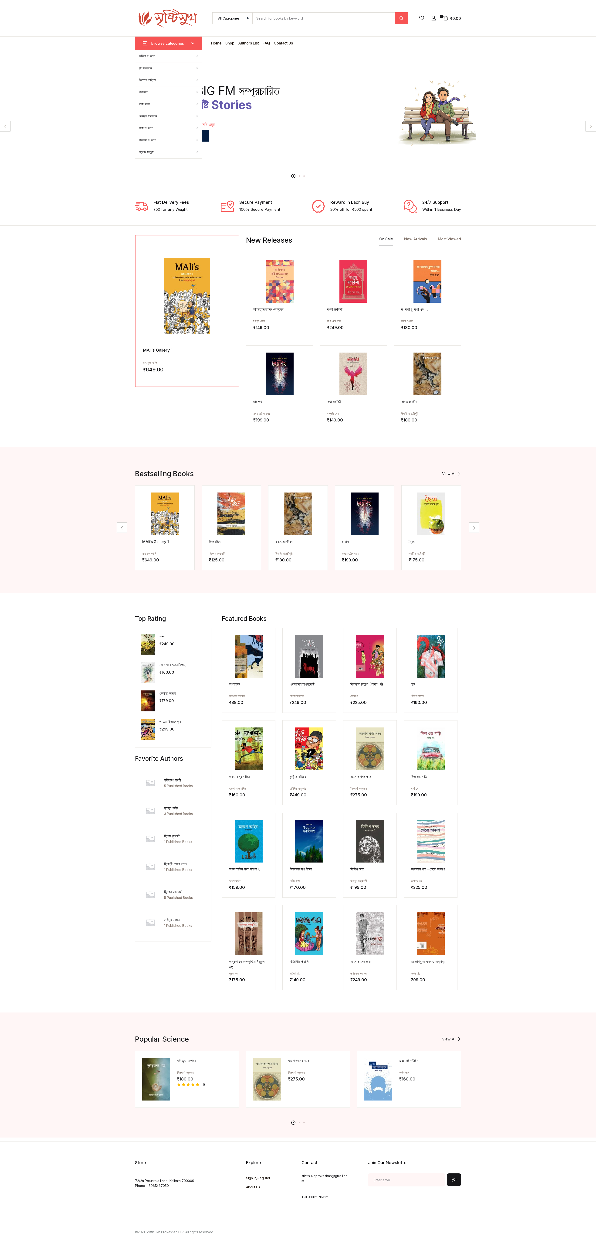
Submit (454, 1179)
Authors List (248, 43)
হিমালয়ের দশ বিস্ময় (301, 869)
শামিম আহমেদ (297, 696)
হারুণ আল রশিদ (237, 788)
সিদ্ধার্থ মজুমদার (358, 788)
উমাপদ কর (416, 881)
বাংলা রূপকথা (334, 309)
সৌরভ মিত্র (417, 696)
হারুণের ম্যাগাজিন (239, 776)
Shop (229, 43)
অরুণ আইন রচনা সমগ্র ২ (244, 869)
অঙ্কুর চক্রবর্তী (358, 881)
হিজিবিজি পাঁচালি (299, 961)
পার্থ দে (414, 788)
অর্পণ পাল (404, 1072)
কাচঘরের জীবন (409, 401)
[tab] (386, 240)
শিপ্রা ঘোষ (259, 321)
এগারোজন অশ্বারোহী (302, 684)
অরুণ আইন (235, 881)
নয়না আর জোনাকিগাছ (172, 664)
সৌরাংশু (354, 696)
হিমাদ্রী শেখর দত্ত (175, 864)
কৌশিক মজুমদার (298, 788)
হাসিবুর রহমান (172, 919)
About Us (253, 1187)
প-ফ (162, 636)
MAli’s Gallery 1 (158, 350)
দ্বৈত (412, 541)
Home (216, 43)
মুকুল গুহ (233, 973)
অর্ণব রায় (415, 973)
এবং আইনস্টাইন (408, 1060)
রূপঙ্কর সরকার (237, 696)
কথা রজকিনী (334, 401)
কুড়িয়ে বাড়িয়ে (298, 776)
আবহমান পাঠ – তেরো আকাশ (428, 869)
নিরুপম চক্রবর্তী (217, 553)
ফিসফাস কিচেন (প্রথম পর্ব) (366, 684)
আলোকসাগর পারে (360, 776)
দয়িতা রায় (295, 973)
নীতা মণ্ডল (407, 321)
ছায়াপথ (257, 401)
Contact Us (283, 43)
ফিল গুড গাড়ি (419, 776)
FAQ (266, 43)
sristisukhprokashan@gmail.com (324, 1178)
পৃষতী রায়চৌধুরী (417, 553)
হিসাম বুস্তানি (172, 836)
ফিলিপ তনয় (357, 869)
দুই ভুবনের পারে (186, 1060)
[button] (434, 18)
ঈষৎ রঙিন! (215, 541)
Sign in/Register (258, 1178)
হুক (413, 684)
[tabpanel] (298, 109)
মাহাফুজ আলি (150, 362)
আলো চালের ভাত (360, 961)
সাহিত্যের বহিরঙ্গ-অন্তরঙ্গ (268, 309)
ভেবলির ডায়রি (167, 693)
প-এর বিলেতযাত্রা (170, 721)
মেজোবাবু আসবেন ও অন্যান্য (428, 961)
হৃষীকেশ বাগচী (172, 780)
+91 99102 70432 (314, 1197)
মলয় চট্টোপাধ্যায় (261, 413)
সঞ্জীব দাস (295, 881)
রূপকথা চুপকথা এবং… (414, 309)
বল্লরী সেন (333, 413)
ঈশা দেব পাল (334, 321)
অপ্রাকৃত (234, 684)
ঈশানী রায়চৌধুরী (409, 413)
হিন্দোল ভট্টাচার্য (172, 892)
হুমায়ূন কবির (171, 808)
